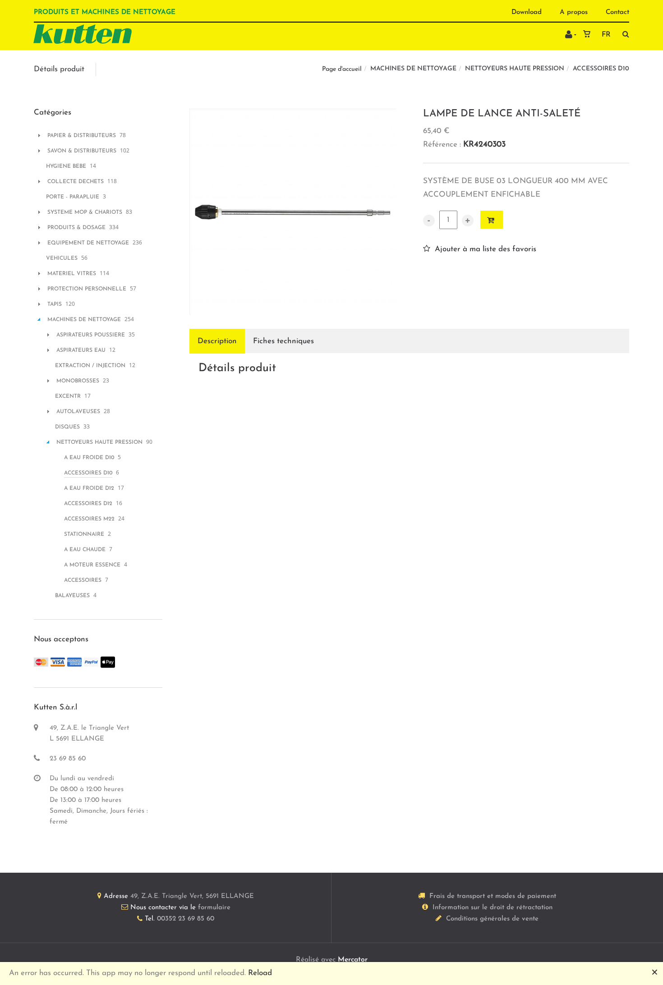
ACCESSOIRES (82, 580)
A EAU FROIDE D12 (89, 488)
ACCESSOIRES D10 (601, 68)
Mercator (353, 959)
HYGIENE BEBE (66, 166)
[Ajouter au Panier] (491, 220)
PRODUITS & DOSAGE (76, 227)
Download (526, 12)
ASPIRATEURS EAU (81, 350)
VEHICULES (62, 258)
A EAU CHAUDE (85, 549)
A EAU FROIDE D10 (89, 457)
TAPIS (54, 304)
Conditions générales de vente (492, 919)
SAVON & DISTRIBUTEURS (81, 151)
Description (217, 341)
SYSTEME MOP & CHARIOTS (84, 212)
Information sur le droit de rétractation (492, 907)
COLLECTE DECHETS (75, 181)
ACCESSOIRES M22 (89, 519)
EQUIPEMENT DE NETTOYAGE (88, 243)
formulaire (214, 907)
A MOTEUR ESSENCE (92, 565)
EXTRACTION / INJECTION (90, 365)
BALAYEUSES (72, 595)
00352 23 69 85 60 (185, 919)
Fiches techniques (283, 341)
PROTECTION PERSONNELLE (86, 289)
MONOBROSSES (77, 381)
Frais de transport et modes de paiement (492, 896)
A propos (574, 12)
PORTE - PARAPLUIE (72, 197)
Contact (617, 12)
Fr (606, 34)
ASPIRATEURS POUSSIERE (90, 335)
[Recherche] (623, 34)
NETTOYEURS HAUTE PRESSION (514, 68)
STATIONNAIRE (84, 534)
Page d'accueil (342, 69)
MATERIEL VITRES (71, 273)
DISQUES (67, 427)
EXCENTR (68, 396)
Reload (260, 973)
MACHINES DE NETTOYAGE (413, 68)
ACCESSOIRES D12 (88, 503)
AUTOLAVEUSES (78, 411)
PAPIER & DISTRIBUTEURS (81, 135)
